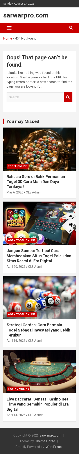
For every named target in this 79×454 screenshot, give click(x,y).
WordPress (54, 447)
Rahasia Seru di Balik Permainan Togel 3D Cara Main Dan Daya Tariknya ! (36, 181)
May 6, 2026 (15, 192)
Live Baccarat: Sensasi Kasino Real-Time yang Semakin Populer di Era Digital (39, 404)
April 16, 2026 (16, 340)
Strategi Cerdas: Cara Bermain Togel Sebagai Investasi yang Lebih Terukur (38, 330)
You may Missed (22, 121)
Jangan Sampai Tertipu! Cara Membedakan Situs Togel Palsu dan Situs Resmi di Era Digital (39, 255)
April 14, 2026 (16, 415)
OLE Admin (33, 192)
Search (68, 97)
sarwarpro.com (26, 15)
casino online (18, 388)
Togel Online (17, 166)
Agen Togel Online (21, 240)
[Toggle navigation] (9, 28)
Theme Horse (45, 441)
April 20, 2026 (16, 266)
